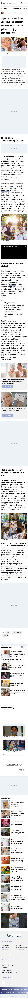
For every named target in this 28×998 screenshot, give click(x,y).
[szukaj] (22, 3)
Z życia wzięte (15, 8)
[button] (27, 993)
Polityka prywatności (6, 982)
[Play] (3, 257)
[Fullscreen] (25, 257)
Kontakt (16, 982)
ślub (8, 632)
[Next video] (7, 257)
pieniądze (19, 330)
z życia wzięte (17, 632)
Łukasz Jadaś (8, 13)
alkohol (6, 635)
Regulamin (24, 982)
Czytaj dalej (7, 386)
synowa (11, 487)
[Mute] (12, 257)
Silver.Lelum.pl (4, 8)
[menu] (26, 3)
